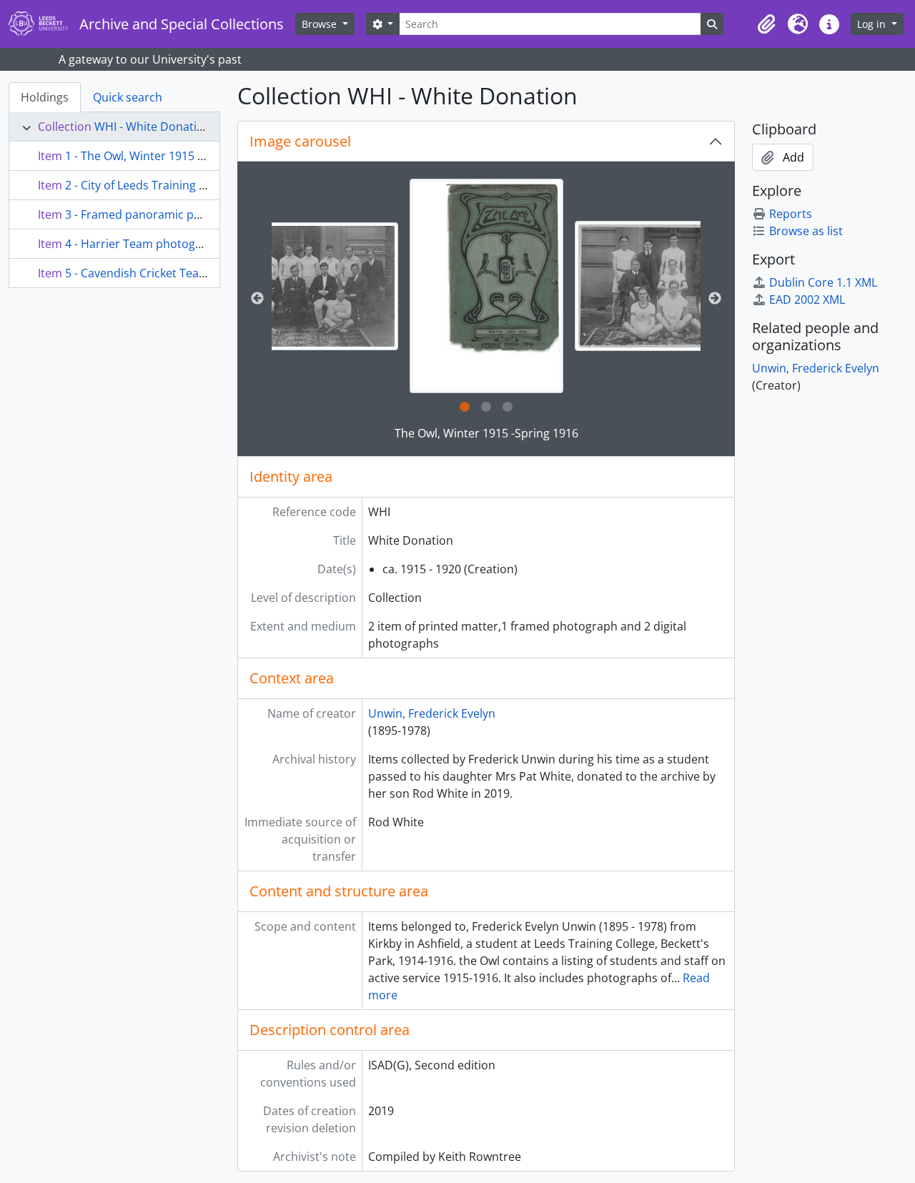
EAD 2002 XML (807, 299)
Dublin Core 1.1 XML (823, 282)
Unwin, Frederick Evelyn (431, 713)
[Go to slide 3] (507, 407)
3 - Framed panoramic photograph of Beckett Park (200, 214)
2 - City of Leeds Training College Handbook (181, 185)
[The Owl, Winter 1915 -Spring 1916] (486, 286)
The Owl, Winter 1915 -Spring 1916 (486, 433)
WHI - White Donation (152, 126)
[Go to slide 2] (486, 407)
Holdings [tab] (45, 97)
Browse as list (806, 231)
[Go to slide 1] (465, 407)
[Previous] (257, 299)
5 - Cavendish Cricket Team (137, 273)
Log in (873, 24)
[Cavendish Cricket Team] (298, 286)
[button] (766, 24)
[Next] (715, 299)
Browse (321, 24)
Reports (790, 214)
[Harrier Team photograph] (675, 286)
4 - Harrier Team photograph (143, 244)
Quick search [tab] (127, 97)
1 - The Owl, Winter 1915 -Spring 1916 (164, 156)
